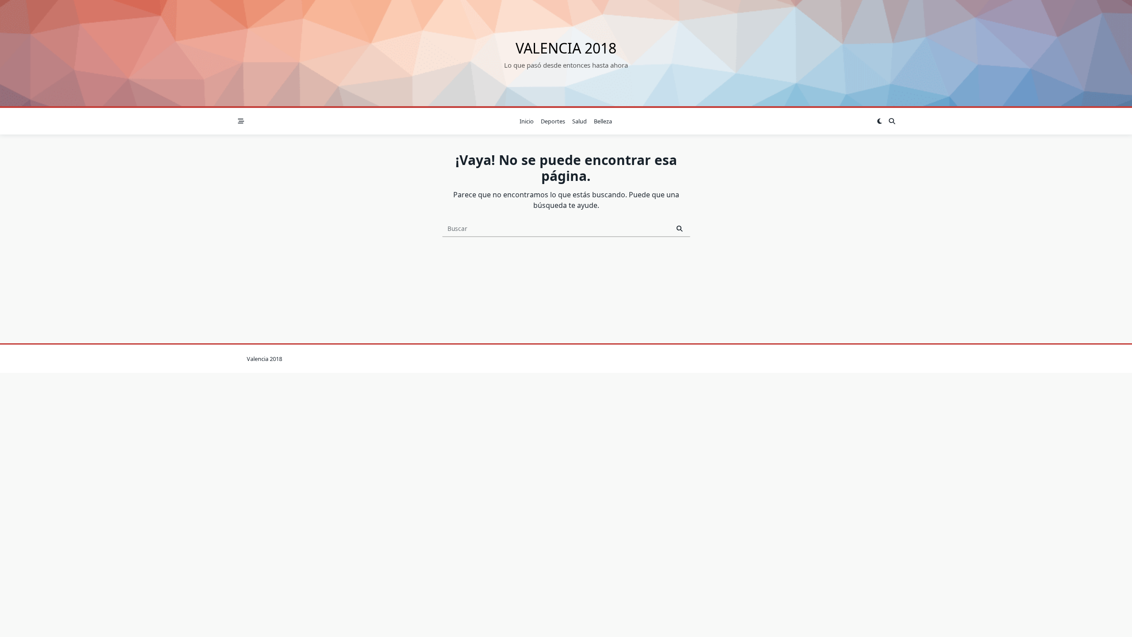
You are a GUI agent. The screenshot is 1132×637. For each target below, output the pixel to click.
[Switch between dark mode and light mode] (879, 121)
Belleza (603, 121)
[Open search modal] (892, 121)
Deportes (553, 121)
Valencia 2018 (566, 48)
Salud (579, 121)
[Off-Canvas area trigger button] (241, 121)
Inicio (527, 121)
